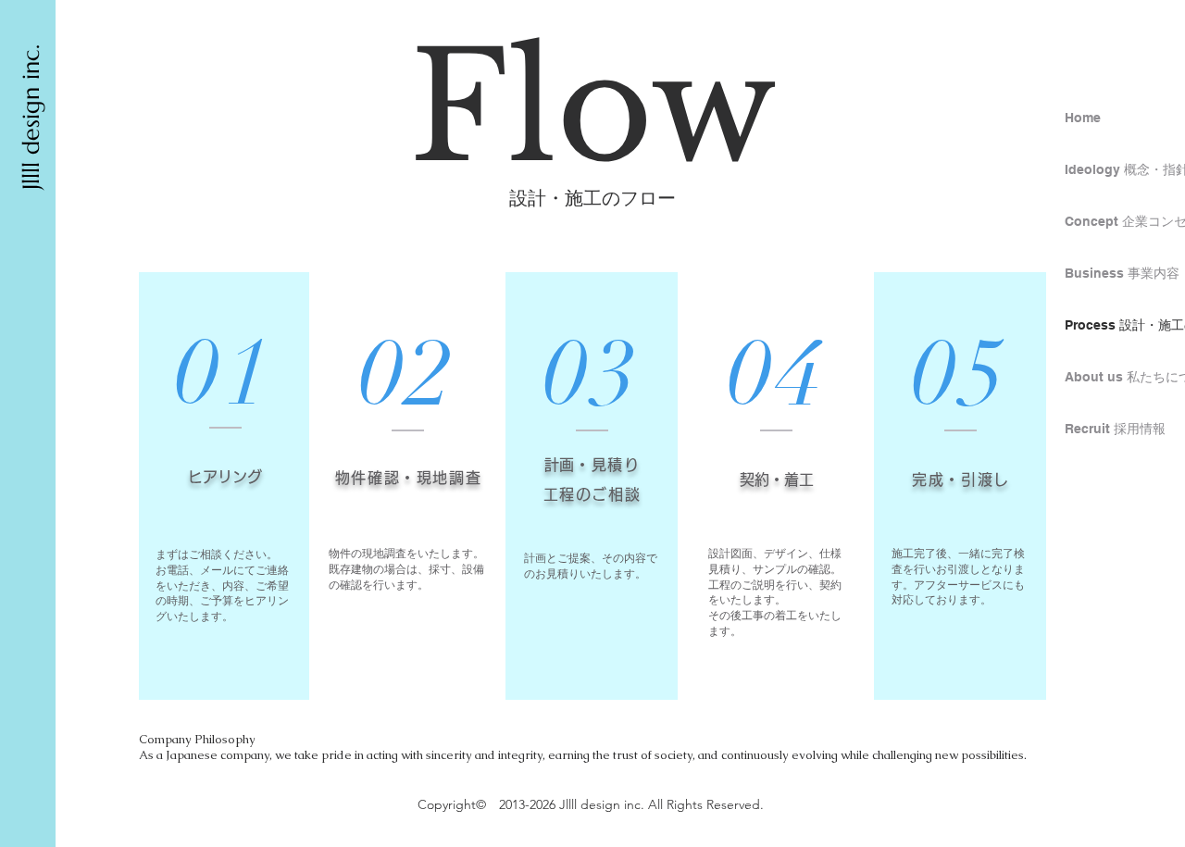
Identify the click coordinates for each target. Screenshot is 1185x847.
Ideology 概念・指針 (1120, 169)
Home (1083, 117)
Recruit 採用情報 (1115, 428)
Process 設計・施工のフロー (1120, 325)
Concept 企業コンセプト (1120, 221)
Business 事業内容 (1120, 273)
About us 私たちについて (1120, 376)
